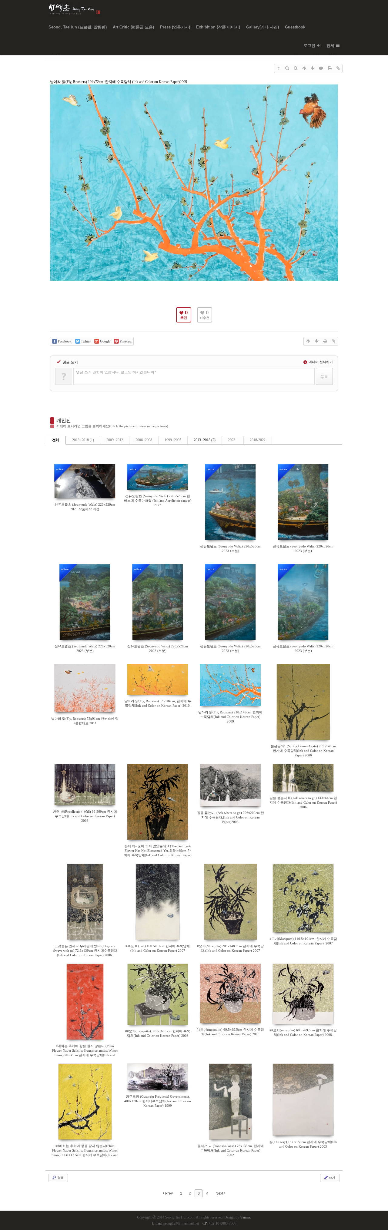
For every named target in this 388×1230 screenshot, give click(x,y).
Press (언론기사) (175, 27)
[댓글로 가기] (321, 68)
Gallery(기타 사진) (262, 27)
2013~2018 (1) (83, 440)
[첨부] (338, 68)
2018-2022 (258, 440)
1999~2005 (173, 440)
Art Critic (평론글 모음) (133, 27)
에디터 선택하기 (320, 362)
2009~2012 (114, 440)
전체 (330, 45)
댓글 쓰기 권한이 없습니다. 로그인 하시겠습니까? (116, 372)
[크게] (287, 68)
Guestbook (295, 27)
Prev (168, 1193)
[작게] (295, 68)
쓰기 (331, 1177)
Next (220, 1193)
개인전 (63, 420)
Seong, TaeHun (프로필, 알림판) (77, 27)
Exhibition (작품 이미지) (218, 27)
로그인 (309, 45)
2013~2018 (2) (205, 440)
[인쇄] (329, 68)
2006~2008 (143, 440)
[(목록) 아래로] (312, 68)
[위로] (304, 68)
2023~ (232, 440)
